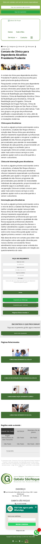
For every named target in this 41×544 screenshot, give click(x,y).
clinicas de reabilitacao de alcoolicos (21, 46)
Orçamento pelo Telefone (20, 305)
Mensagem (20, 278)
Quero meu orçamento (20, 333)
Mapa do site (20, 530)
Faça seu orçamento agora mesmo (20, 7)
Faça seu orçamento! (20, 12)
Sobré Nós (20, 32)
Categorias (12, 46)
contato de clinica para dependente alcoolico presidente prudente (5, 49)
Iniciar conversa (22, 524)
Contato (23, 38)
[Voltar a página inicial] (20, 25)
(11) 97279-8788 (21, 504)
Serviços (11, 37)
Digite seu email (20, 267)
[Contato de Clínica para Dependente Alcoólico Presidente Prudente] (5, 66)
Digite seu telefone (20, 272)
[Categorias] (31, 38)
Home (10, 32)
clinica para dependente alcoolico (30, 46)
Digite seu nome (20, 262)
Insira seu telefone (14, 516)
